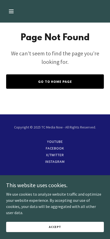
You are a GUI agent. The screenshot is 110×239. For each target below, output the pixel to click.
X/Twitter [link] (55, 155)
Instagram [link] (55, 161)
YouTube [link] (55, 141)
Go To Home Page (55, 81)
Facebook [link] (55, 148)
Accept (55, 227)
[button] (17, 11)
